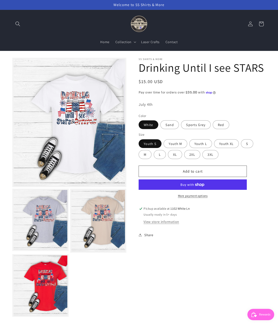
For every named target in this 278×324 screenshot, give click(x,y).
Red (221, 124)
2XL (192, 154)
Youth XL (226, 143)
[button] (17, 24)
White (148, 124)
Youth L (200, 143)
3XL (210, 154)
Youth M (175, 143)
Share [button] (148, 235)
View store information (161, 221)
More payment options (193, 196)
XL (175, 154)
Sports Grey (195, 124)
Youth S (150, 143)
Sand (169, 124)
